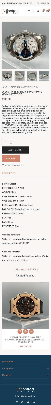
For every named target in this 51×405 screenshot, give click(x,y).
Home (4, 87)
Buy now (11, 158)
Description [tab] (9, 173)
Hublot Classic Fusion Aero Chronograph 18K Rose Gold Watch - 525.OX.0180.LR (25, 339)
